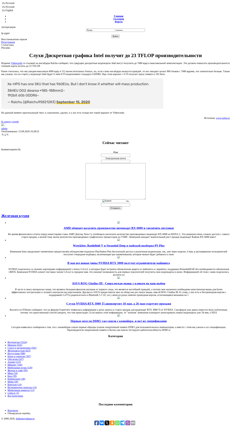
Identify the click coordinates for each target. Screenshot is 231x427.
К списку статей (10, 121)
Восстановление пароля (14, 39)
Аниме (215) (14, 362)
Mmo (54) (13, 373)
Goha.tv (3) (13, 393)
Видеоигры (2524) (17, 342)
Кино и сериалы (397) (19, 356)
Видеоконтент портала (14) (22, 387)
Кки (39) (12, 376)
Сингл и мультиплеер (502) (22, 348)
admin (4, 128)
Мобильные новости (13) (21, 390)
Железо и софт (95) (18, 370)
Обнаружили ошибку (19, 413)
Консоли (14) (15, 384)
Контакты (13, 410)
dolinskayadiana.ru (25, 418)
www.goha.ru (223, 118)
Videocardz (16, 63)
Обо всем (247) (16, 359)
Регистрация (8, 42)
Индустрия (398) (16, 353)
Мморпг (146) (15, 364)
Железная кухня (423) (19, 350)
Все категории (15, 396)
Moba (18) (13, 381)
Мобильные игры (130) (20, 367)
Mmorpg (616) (15, 345)
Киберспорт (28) (16, 379)
